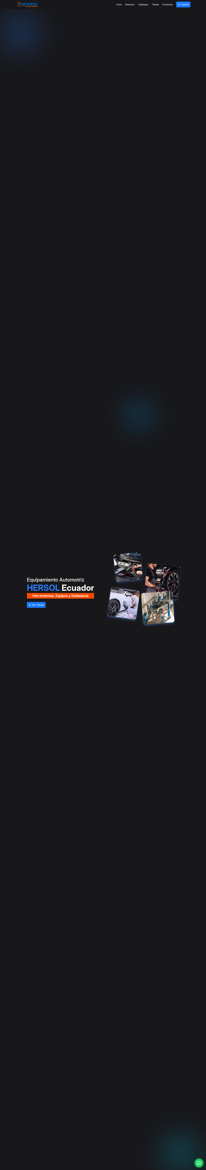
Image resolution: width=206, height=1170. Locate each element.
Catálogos (143, 4)
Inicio (119, 4)
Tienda (155, 4)
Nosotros (130, 4)
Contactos (167, 4)
